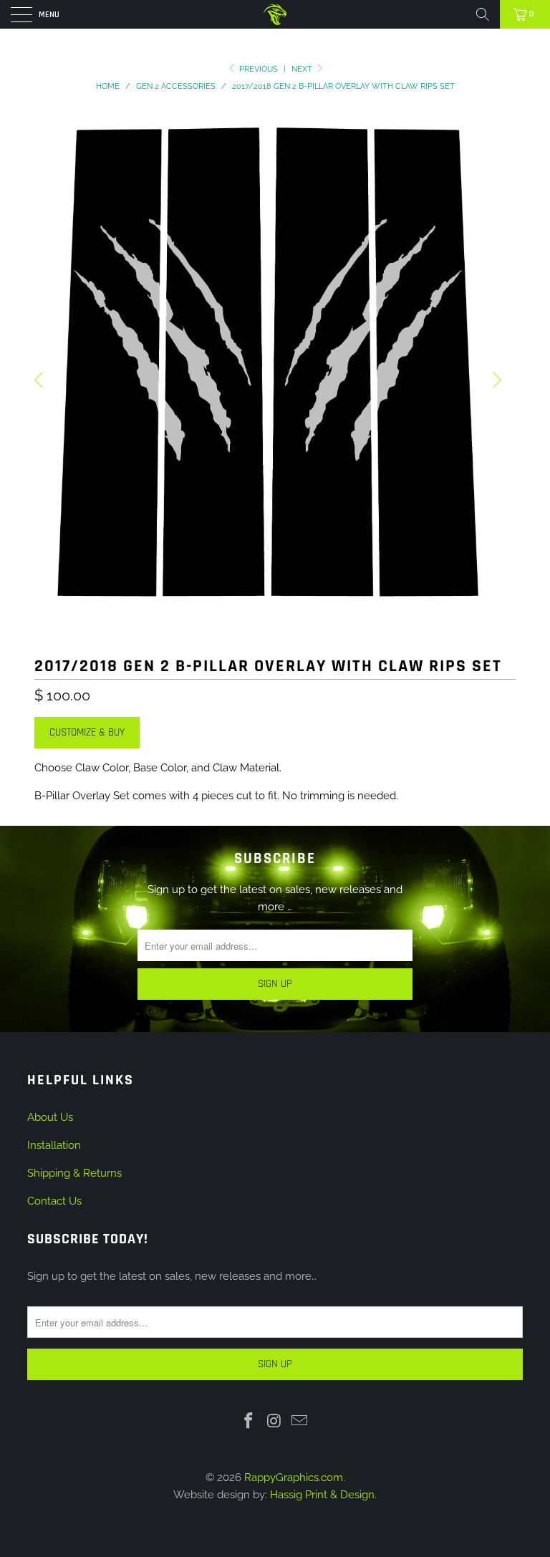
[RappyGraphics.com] (275, 14)
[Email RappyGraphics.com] (300, 1421)
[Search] (482, 14)
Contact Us (54, 1201)
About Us (50, 1117)
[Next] (495, 380)
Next (302, 69)
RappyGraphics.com (293, 1477)
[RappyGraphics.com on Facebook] (248, 1421)
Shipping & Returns (74, 1173)
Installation (54, 1145)
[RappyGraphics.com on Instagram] (274, 1421)
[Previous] (40, 380)
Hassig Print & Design (322, 1494)
